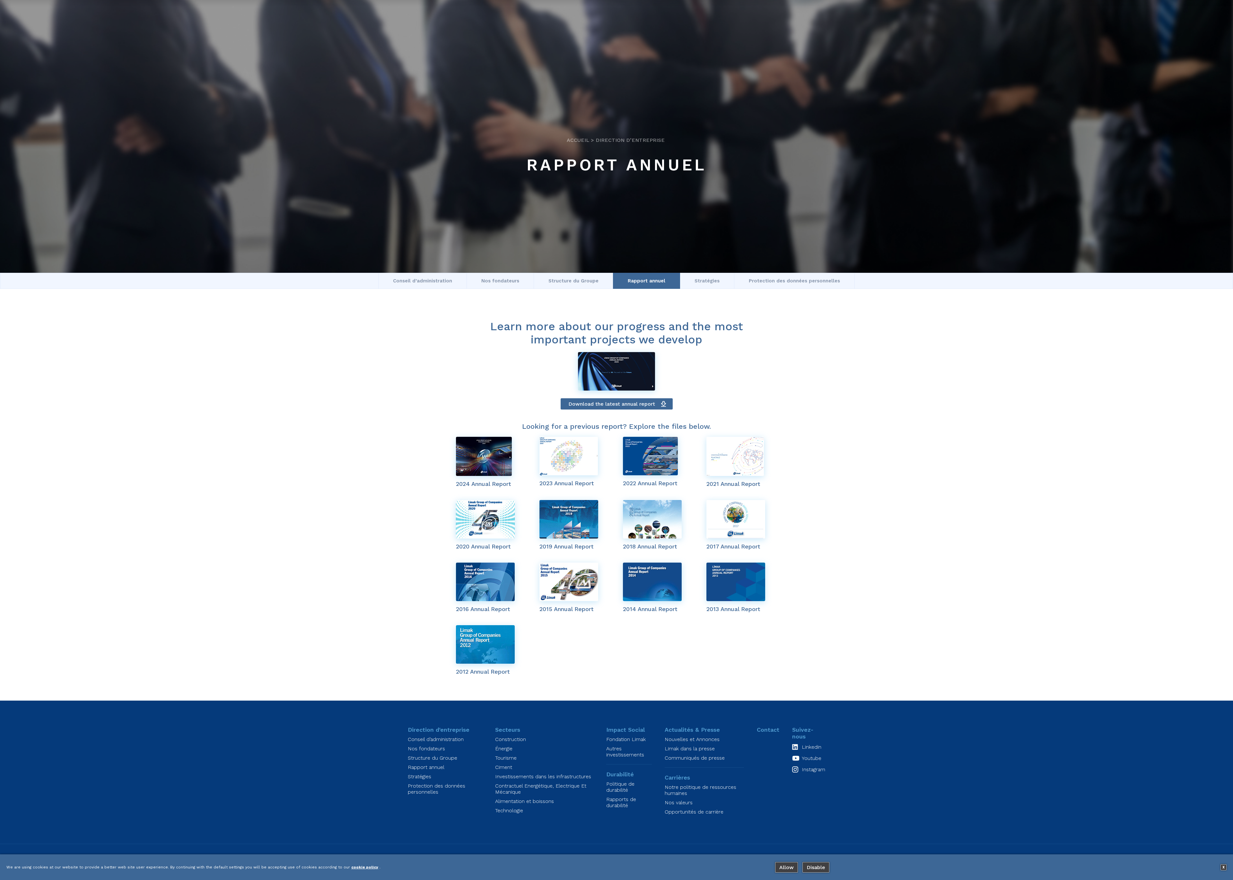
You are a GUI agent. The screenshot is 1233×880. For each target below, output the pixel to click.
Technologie (509, 810)
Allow (786, 867)
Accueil (578, 140)
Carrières (677, 777)
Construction (510, 739)
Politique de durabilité (620, 787)
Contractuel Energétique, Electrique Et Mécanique (540, 789)
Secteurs (507, 729)
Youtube (811, 758)
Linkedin (811, 747)
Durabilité (620, 774)
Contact (768, 729)
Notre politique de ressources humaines (700, 790)
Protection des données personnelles (794, 281)
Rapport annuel (646, 281)
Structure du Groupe (573, 281)
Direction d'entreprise (438, 729)
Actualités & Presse (692, 729)
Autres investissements (625, 752)
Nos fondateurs (500, 281)
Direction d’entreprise (630, 140)
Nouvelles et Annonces (692, 739)
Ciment (503, 767)
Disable (816, 867)
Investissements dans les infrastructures (543, 776)
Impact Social (625, 729)
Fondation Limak (626, 739)
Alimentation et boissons (524, 801)
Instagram (813, 769)
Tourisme (506, 758)
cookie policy (364, 867)
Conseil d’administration (422, 281)
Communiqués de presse (695, 758)
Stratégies (707, 281)
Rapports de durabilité (621, 802)
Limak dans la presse (690, 749)
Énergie (503, 749)
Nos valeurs (679, 802)
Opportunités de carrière (694, 812)
